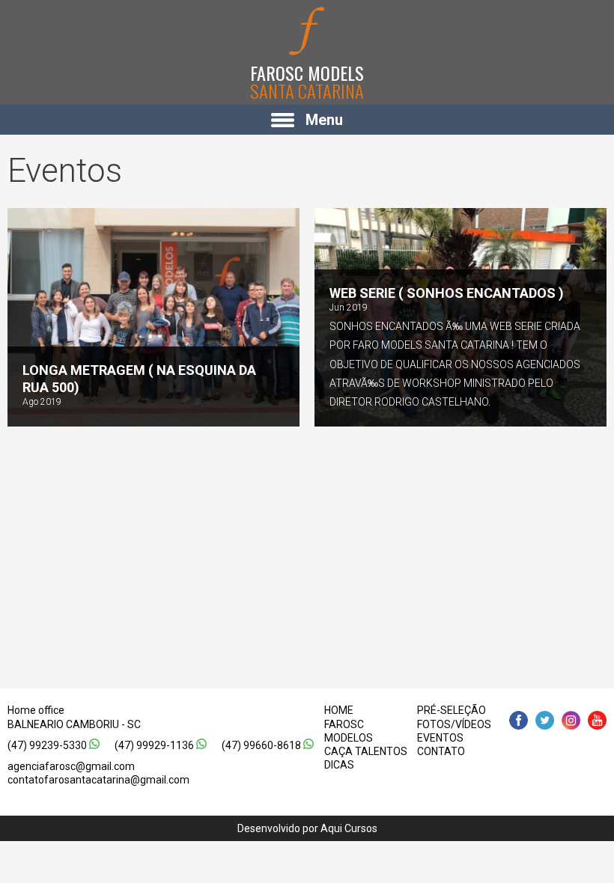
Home (338, 710)
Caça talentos (365, 751)
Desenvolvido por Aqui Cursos (307, 828)
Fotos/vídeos (454, 724)
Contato (441, 751)
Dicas (339, 765)
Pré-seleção (451, 710)
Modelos (348, 738)
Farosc (344, 724)
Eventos (440, 738)
